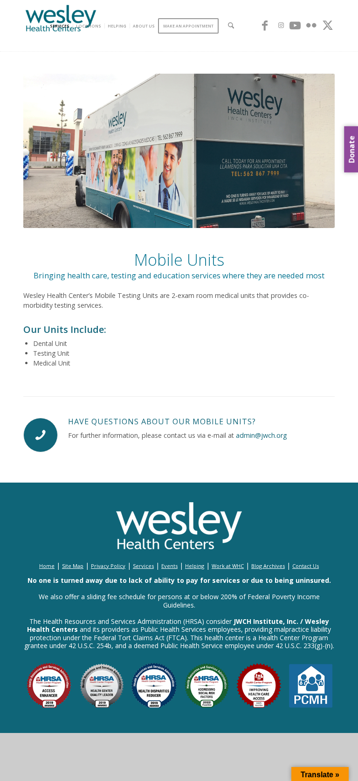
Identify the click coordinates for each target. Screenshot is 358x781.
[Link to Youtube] (295, 25)
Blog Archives (268, 565)
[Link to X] (328, 25)
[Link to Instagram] (281, 25)
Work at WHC (228, 565)
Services (143, 565)
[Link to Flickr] (311, 25)
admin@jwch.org (261, 435)
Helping (194, 565)
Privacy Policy (108, 565)
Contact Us (305, 565)
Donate (351, 149)
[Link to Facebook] (265, 25)
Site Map (72, 565)
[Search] (231, 25)
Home (47, 565)
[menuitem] (61, 25)
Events (169, 565)
